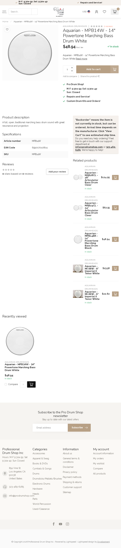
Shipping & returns (72, 482)
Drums (36, 473)
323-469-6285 (16, 486)
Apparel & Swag (41, 458)
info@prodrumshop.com (89, 147)
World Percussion (42, 504)
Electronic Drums (41, 483)
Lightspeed (71, 542)
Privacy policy (70, 472)
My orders (98, 458)
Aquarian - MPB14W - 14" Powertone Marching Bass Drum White (44, 21)
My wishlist (98, 463)
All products (99, 473)
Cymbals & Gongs (42, 468)
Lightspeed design (86, 542)
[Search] (34, 12)
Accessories (39, 453)
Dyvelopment (103, 542)
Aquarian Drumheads (75, 26)
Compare (13, 384)
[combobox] (23, 12)
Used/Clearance (41, 509)
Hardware (37, 489)
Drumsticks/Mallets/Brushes (45, 478)
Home (5, 21)
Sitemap (67, 492)
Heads (36, 494)
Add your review (57, 171)
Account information (103, 453)
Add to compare (70, 76)
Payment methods (72, 477)
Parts (35, 499)
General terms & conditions (71, 460)
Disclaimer (68, 467)
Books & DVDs (40, 463)
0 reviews (108, 26)
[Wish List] (104, 12)
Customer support (72, 487)
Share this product (89, 76)
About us (67, 453)
